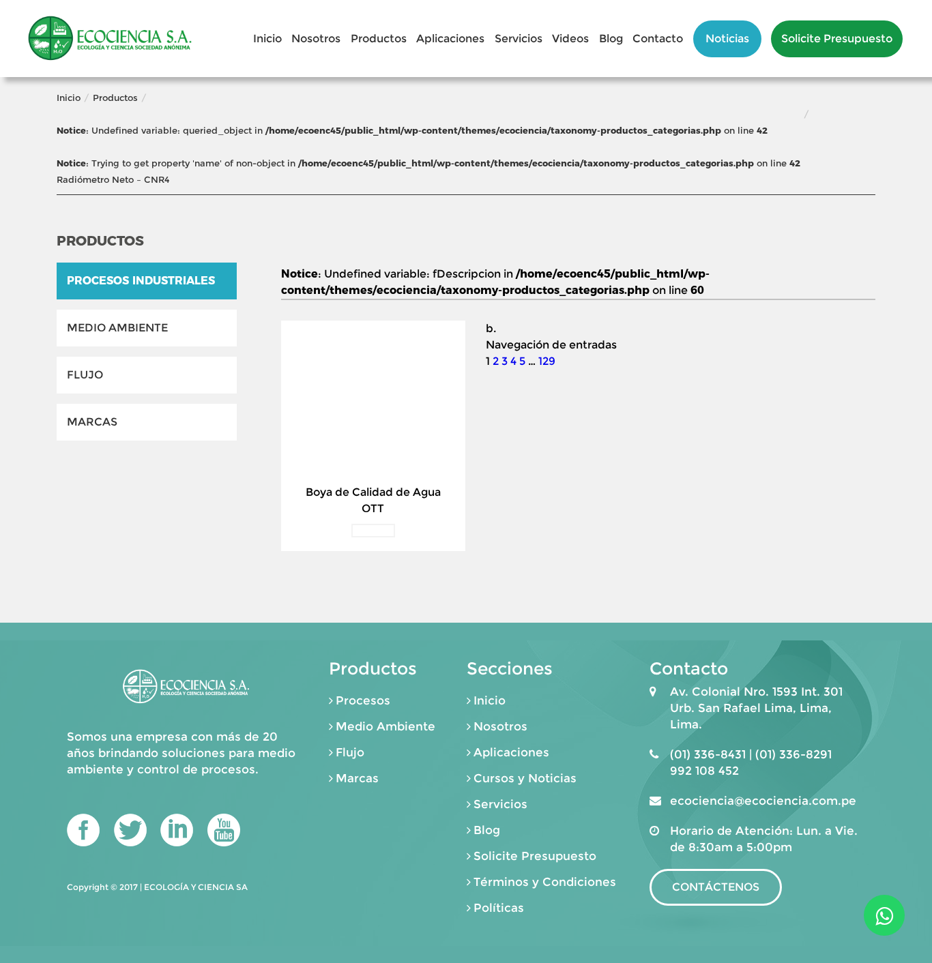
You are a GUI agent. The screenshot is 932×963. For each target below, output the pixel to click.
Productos (379, 38)
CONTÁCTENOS (715, 886)
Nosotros (315, 38)
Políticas (499, 908)
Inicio (267, 38)
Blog (611, 38)
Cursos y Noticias (525, 778)
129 (546, 361)
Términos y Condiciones (545, 882)
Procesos (363, 700)
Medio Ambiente (117, 327)
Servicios (518, 38)
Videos (570, 38)
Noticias (727, 38)
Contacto (657, 38)
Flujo (85, 374)
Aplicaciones (450, 38)
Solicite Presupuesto (836, 38)
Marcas (92, 421)
